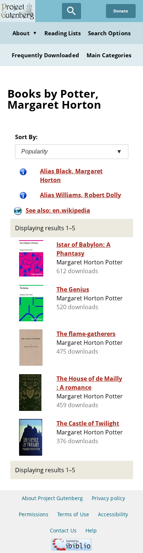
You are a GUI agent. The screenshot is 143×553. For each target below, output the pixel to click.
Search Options (109, 33)
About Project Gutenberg (52, 498)
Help (91, 530)
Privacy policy (108, 498)
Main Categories (109, 55)
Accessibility (113, 514)
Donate (120, 11)
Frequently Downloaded (45, 55)
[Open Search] (71, 11)
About (24, 33)
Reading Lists (62, 33)
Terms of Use (73, 514)
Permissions (33, 514)
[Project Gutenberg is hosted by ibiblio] (71, 548)
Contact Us (63, 530)
